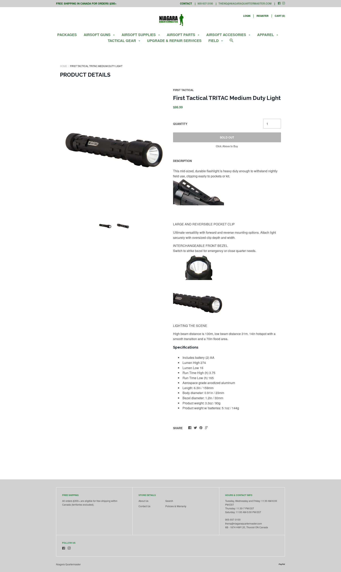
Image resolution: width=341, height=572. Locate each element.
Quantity (180, 124)
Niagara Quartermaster (68, 564)
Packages (67, 34)
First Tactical (183, 90)
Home (63, 66)
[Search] (231, 42)
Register (263, 16)
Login (246, 16)
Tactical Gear (122, 40)
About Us (143, 500)
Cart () (280, 16)
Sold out (227, 137)
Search (169, 500)
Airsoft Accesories (226, 34)
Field (214, 40)
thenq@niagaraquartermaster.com (245, 3)
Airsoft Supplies (139, 34)
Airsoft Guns (97, 34)
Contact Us (144, 506)
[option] (114, 150)
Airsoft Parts (181, 34)
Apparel (266, 34)
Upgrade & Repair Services (174, 40)
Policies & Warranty (175, 506)
